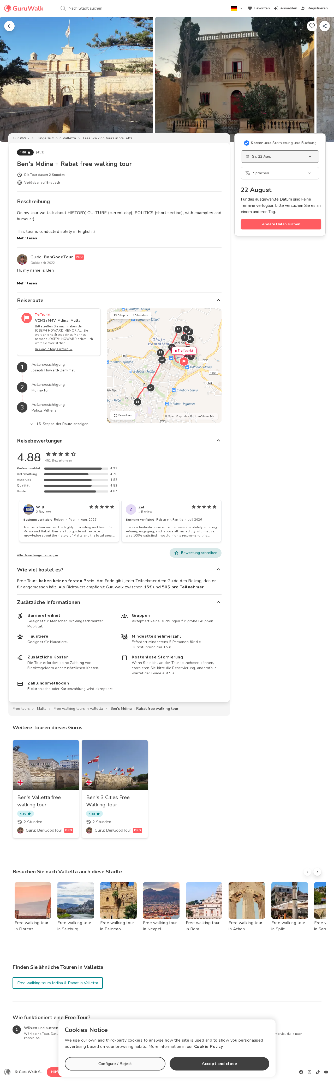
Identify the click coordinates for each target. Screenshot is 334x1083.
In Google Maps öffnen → (54, 349)
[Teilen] (324, 26)
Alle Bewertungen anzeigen (37, 555)
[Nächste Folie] (321, 79)
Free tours (21, 708)
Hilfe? (56, 1071)
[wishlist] (312, 26)
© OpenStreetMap (203, 416)
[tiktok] (317, 1072)
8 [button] (190, 332)
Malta (41, 708)
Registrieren (318, 8)
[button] (184, 361)
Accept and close (219, 1064)
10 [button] (178, 329)
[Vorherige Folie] (12, 79)
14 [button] (151, 388)
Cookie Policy (208, 1046)
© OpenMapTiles (176, 416)
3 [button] (191, 356)
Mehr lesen (27, 238)
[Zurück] (9, 26)
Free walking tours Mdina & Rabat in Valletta (57, 983)
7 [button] (185, 338)
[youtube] (326, 1072)
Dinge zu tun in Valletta (56, 138)
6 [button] (190, 339)
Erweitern (125, 415)
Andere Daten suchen (281, 224)
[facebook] (301, 1072)
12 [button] (160, 352)
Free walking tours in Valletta (108, 138)
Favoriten (262, 8)
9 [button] (186, 329)
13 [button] (162, 360)
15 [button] (137, 402)
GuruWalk (21, 138)
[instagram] (309, 1072)
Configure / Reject (115, 1064)
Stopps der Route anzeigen (63, 423)
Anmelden (288, 8)
